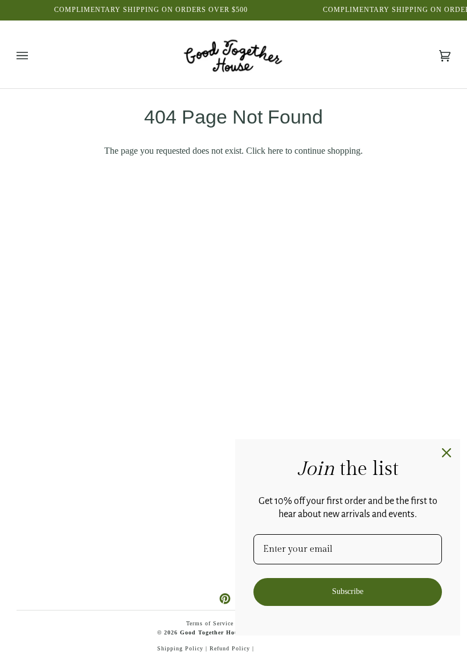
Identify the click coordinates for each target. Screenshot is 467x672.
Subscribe (347, 591)
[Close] (446, 452)
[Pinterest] (225, 598)
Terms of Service (209, 623)
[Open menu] (34, 55)
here (275, 150)
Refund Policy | (232, 648)
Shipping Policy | (183, 648)
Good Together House (212, 632)
